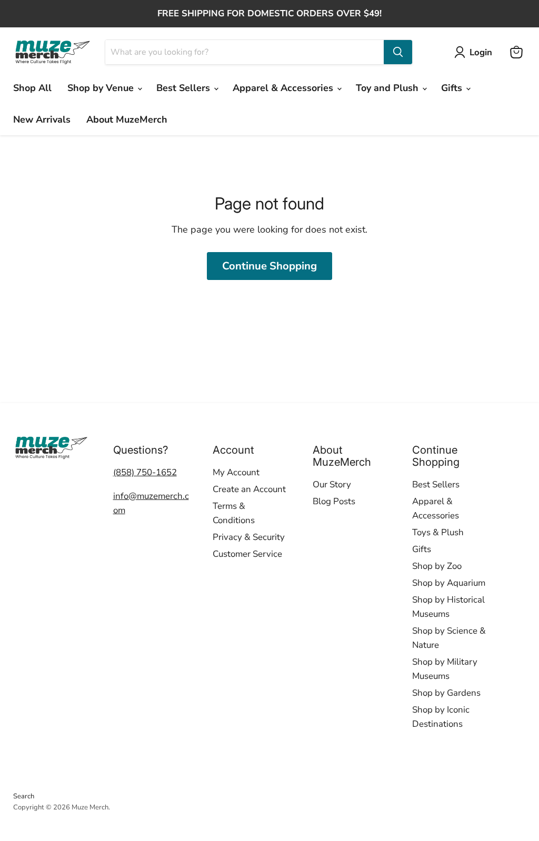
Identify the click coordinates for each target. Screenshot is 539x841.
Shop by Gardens (446, 693)
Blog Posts (334, 501)
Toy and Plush (388, 88)
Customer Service (247, 554)
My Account (236, 472)
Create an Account (249, 489)
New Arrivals (42, 119)
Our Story (332, 484)
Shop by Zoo (437, 566)
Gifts (453, 88)
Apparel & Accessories (284, 88)
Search (23, 796)
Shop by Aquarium (448, 583)
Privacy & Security (249, 537)
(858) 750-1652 (145, 472)
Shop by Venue (101, 88)
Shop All (32, 88)
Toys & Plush (438, 532)
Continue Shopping (269, 266)
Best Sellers (184, 88)
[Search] (398, 52)
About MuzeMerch (126, 119)
